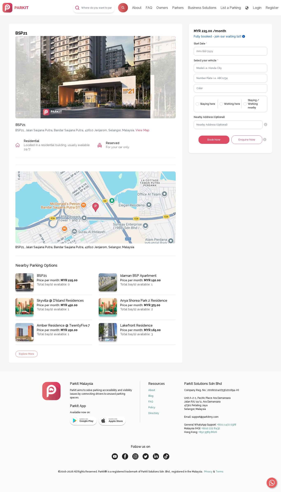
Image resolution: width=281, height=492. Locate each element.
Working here (232, 103)
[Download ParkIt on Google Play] (83, 420)
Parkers (178, 8)
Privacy (208, 471)
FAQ (149, 8)
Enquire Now (246, 139)
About (137, 8)
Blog (150, 395)
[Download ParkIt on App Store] (112, 420)
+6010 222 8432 (210, 428)
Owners (162, 8)
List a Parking (231, 8)
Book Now (214, 139)
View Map (142, 130)
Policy (151, 407)
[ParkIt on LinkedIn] (156, 456)
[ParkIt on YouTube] (115, 456)
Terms (219, 471)
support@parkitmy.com (205, 416)
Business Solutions (202, 8)
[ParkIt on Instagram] (135, 456)
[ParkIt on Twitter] (145, 456)
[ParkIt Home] (51, 391)
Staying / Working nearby (253, 104)
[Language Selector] (247, 7)
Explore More (26, 353)
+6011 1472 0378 (226, 424)
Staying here (207, 103)
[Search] (123, 7)
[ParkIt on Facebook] (125, 456)
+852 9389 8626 (208, 432)
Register (272, 8)
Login (257, 8)
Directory (153, 413)
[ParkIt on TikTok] (166, 456)
